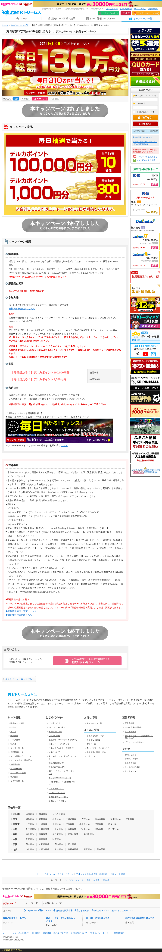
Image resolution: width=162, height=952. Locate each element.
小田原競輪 (84, 824)
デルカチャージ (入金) (148, 13)
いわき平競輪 (59, 814)
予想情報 (14, 736)
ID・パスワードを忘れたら (98, 748)
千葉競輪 (43, 824)
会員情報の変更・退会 (96, 752)
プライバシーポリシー (134, 742)
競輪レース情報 (117, 874)
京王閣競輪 (115, 819)
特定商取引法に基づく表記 (55, 933)
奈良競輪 (43, 834)
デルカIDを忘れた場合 (146, 160)
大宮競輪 (85, 819)
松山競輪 (72, 844)
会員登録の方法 (55, 731)
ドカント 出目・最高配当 (21, 760)
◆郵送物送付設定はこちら (19, 615)
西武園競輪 (100, 819)
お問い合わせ (126, 9)
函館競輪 (30, 814)
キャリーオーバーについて (60, 778)
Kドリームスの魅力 (57, 727)
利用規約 (36, 933)
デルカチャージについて (59, 744)
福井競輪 (30, 834)
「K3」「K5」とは (57, 793)
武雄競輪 (59, 849)
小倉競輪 (30, 849)
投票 (127, 13)
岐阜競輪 (45, 829)
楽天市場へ (153, 9)
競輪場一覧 (15, 764)
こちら (64, 445)
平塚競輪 (70, 824)
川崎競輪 (57, 824)
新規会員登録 (145, 81)
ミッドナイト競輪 (18, 773)
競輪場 (106, 880)
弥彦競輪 (30, 819)
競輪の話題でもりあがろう (15, 918)
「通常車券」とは (56, 788)
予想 (88, 880)
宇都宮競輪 (71, 819)
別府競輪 (88, 849)
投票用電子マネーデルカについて (63, 740)
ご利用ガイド (54, 723)
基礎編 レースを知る (57, 801)
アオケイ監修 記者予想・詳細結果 (92, 874)
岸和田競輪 (89, 834)
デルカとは (91, 744)
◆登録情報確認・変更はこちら (21, 611)
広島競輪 (43, 839)
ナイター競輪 (16, 768)
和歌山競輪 (73, 834)
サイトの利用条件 (132, 767)
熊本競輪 (101, 849)
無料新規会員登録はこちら (22, 308)
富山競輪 (85, 829)
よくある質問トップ (95, 736)
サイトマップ (140, 9)
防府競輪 (57, 839)
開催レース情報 (17, 723)
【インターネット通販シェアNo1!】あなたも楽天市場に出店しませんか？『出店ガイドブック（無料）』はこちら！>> (78, 910)
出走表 (13, 727)
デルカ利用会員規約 (133, 727)
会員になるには (93, 740)
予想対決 (14, 777)
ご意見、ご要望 (131, 759)
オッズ (13, 731)
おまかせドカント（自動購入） (62, 748)
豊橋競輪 (72, 829)
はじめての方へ (110, 13)
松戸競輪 (30, 824)
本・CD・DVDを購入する (97, 918)
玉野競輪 (30, 839)
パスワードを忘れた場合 (147, 157)
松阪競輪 (99, 829)
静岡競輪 (112, 824)
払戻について (54, 752)
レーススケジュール (74, 880)
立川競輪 (130, 819)
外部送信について (79, 933)
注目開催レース (17, 752)
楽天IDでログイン (145, 124)
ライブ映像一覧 (17, 781)
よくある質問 (112, 9)
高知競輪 (59, 844)
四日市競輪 (113, 829)
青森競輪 (43, 814)
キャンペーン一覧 (19, 25)
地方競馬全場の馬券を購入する (139, 918)
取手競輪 (57, 819)
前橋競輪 (43, 819)
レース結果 (15, 740)
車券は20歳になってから (142, 137)
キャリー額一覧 (17, 748)
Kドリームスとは (66, 874)
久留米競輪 (44, 849)
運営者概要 (129, 723)
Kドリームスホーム (46, 874)
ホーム (5, 25)
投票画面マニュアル (57, 767)
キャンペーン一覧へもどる (18, 679)
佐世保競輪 (73, 849)
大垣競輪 (59, 829)
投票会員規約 (130, 731)
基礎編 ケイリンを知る (58, 797)
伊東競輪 (99, 824)
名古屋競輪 (31, 829)
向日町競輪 (58, 834)
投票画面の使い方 (56, 763)
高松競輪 (30, 844)
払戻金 (13, 744)
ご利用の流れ (54, 736)
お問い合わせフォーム (91, 661)
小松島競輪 (44, 844)
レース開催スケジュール (20, 756)
